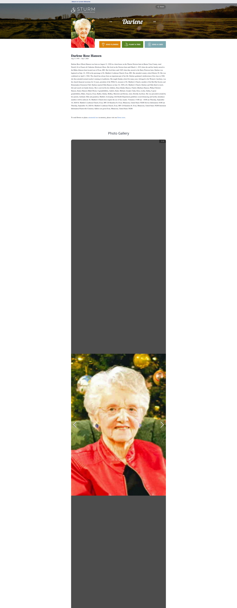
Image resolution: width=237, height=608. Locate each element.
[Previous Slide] (75, 425)
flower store (121, 117)
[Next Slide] (162, 425)
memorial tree (93, 117)
